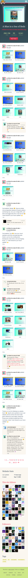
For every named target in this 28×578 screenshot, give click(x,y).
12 (18, 460)
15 (9, 462)
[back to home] (3, 2)
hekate (9, 205)
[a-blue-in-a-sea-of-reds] (4, 46)
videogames (14, 559)
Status (8, 575)
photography (21, 559)
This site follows (9, 482)
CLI (15, 572)
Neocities (5, 569)
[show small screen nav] (26, 1)
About (5, 572)
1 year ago (8, 48)
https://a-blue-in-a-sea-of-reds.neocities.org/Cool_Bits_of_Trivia (16, 365)
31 (16, 462)
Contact (19, 575)
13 (20, 460)
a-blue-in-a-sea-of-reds (13, 45)
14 (23, 460)
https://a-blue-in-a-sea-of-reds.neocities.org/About (15, 359)
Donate (11, 572)
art (8, 559)
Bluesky (22, 569)
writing (4, 559)
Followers (6, 524)
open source (11, 569)
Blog (19, 572)
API (23, 572)
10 (14, 460)
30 (14, 462)
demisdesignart (11, 408)
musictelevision (11, 230)
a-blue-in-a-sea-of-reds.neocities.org (14, 29)
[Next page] (18, 462)
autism (4, 561)
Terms (13, 575)
